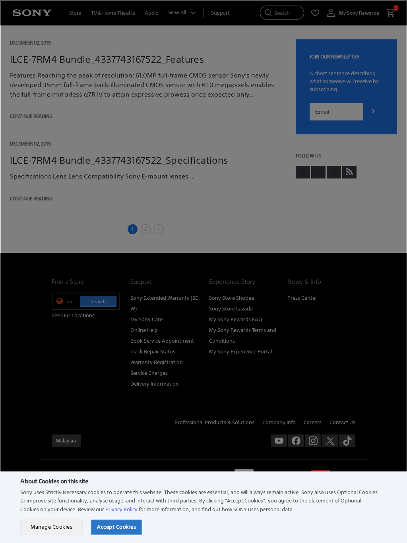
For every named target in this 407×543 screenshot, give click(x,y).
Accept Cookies (116, 527)
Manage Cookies (51, 527)
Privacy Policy (121, 509)
